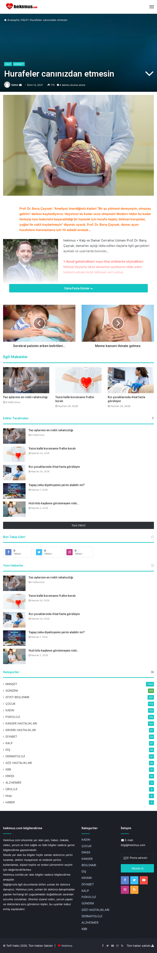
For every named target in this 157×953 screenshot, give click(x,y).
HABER (10, 802)
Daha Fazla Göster (77, 288)
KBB (8, 769)
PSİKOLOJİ (13, 716)
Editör (15, 84)
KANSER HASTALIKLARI (21, 723)
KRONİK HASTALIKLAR (21, 730)
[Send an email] (20, 84)
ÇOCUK (11, 703)
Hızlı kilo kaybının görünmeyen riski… (54, 503)
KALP (24, 20)
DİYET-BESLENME (17, 697)
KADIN (10, 710)
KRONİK (87, 877)
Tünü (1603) (78, 525)
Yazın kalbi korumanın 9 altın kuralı (52, 448)
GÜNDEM (12, 690)
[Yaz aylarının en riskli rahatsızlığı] (26, 380)
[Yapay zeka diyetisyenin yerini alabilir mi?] (14, 491)
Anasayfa (13, 20)
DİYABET (11, 736)
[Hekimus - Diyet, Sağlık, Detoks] (22, 7)
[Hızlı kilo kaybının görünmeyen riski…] (14, 509)
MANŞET (19, 64)
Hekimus (66, 945)
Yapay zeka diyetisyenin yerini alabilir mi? (57, 485)
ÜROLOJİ (11, 789)
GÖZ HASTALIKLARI (19, 762)
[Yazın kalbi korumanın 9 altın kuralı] (78, 380)
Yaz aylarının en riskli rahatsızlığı (25, 397)
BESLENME (89, 865)
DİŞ (8, 749)
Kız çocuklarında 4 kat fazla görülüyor (54, 466)
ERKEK (10, 776)
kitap (9, 795)
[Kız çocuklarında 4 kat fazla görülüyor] (131, 380)
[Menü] (151, 7)
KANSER (87, 858)
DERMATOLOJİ (15, 756)
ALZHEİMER (13, 782)
